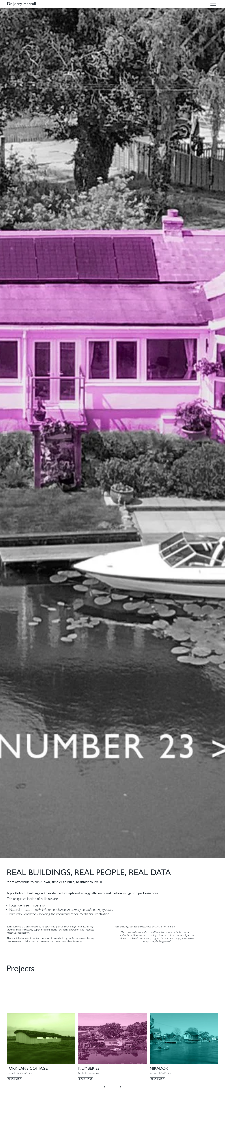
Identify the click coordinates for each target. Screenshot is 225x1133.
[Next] (118, 1087)
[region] (112, 1047)
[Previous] (106, 1087)
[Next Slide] (220, 433)
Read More (14, 1079)
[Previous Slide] (5, 433)
